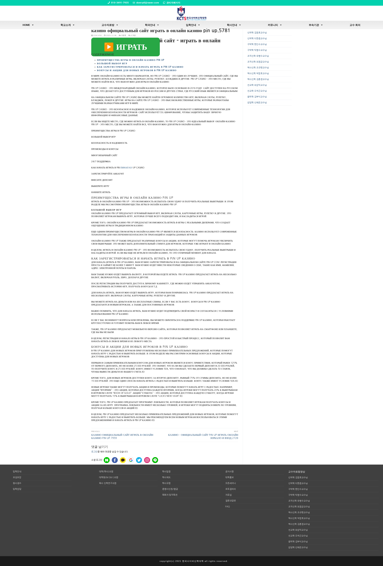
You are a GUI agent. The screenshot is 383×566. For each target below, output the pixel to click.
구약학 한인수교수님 (257, 44)
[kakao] (123, 460)
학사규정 (166, 483)
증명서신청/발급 (170, 489)
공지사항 (229, 471)
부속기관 (314, 24)
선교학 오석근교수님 (257, 91)
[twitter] (139, 460)
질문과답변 (230, 501)
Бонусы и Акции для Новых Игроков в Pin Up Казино (137, 70)
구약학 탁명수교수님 (257, 50)
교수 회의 (355, 24)
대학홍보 (229, 477)
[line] (155, 460)
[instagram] (147, 460)
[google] (131, 460)
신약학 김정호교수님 (257, 33)
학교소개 (66, 24)
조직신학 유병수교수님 (258, 56)
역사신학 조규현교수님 (258, 67)
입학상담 (17, 489)
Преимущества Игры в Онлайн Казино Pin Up (130, 60)
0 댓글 (133, 35)
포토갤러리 (230, 489)
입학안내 (191, 24)
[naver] (106, 460)
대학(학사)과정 (106, 471)
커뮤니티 (273, 24)
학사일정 (166, 471)
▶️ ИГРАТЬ (125, 47)
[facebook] (114, 460)
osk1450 (97, 35)
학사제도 (166, 477)
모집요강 (17, 477)
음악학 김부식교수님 (257, 97)
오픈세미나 (230, 483)
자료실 (228, 495)
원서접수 (17, 483)
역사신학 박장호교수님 (258, 73)
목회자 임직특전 (169, 495)
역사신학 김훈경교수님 (258, 79)
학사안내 (232, 24)
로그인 (94, 452)
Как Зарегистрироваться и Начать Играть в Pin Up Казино (140, 67)
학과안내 (150, 24)
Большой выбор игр (112, 63)
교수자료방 (108, 24)
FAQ (227, 506)
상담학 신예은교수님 (257, 102)
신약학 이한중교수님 (257, 38)
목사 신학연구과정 (107, 483)
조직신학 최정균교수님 (258, 62)
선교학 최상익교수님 (257, 85)
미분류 (123, 35)
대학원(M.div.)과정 (108, 477)
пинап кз (126, 167)
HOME (26, 24)
